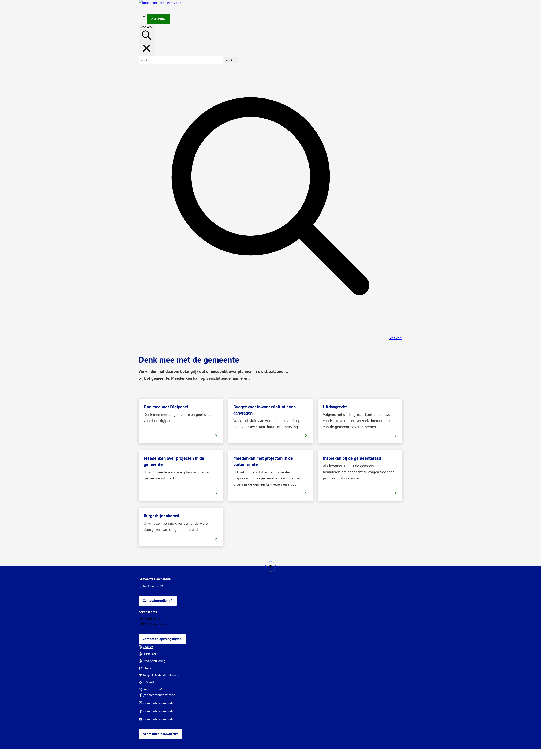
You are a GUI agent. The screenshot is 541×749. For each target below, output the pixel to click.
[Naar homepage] (160, 2)
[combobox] (181, 60)
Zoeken (231, 60)
